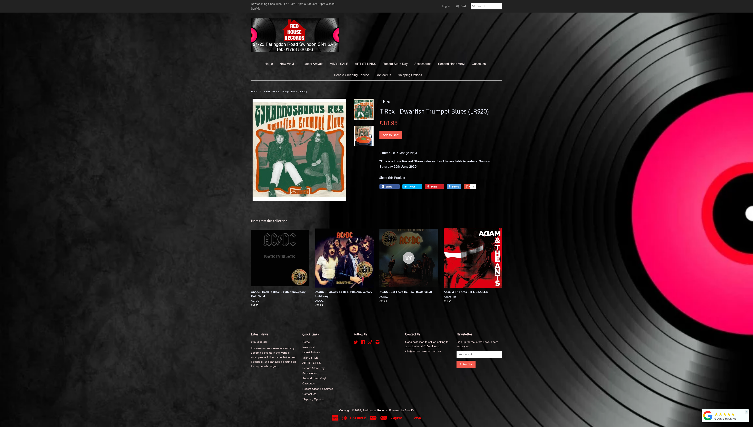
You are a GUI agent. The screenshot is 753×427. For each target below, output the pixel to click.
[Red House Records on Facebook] (363, 342)
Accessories (422, 63)
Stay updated (259, 341)
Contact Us (383, 75)
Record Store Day (395, 63)
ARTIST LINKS (365, 63)
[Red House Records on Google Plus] (370, 342)
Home (269, 63)
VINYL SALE (339, 63)
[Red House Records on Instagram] (377, 342)
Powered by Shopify (401, 410)
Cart (463, 6)
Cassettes (479, 63)
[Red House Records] (708, 420)
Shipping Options (410, 75)
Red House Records (375, 410)
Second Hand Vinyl (451, 63)
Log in (446, 6)
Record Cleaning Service (351, 75)
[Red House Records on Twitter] (356, 342)
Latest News (259, 334)
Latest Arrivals (313, 63)
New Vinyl (287, 63)
